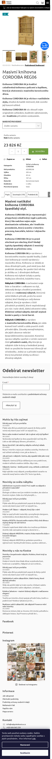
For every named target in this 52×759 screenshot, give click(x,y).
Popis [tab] (7, 194)
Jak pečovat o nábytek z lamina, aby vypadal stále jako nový (26, 456)
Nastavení (25, 744)
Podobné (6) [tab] (33, 194)
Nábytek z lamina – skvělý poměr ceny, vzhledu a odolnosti (26, 467)
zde (34, 738)
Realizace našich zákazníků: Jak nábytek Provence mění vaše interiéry (24, 605)
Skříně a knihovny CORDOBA (32, 165)
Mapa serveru (8, 711)
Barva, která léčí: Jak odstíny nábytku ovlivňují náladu (24, 445)
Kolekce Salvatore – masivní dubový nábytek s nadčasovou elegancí (25, 592)
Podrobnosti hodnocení (34, 65)
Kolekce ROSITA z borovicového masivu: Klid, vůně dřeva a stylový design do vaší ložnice (25, 521)
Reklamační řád (9, 705)
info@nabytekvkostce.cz (16, 724)
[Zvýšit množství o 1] (24, 151)
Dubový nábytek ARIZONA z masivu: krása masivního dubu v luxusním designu (26, 534)
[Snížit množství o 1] (12, 151)
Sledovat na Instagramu (28, 684)
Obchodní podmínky (11, 699)
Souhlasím (25, 752)
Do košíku (40, 151)
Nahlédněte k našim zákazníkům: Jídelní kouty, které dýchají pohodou (23, 579)
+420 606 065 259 (13, 727)
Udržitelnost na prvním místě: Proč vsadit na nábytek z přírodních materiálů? (24, 487)
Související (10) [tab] (19, 194)
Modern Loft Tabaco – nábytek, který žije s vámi (21, 509)
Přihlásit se (11, 405)
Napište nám (7, 708)
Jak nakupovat (8, 696)
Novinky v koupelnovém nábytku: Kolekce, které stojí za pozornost (25, 555)
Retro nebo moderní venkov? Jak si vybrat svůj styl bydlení (25, 434)
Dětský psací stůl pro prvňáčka (14, 423)
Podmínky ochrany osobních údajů (16, 702)
